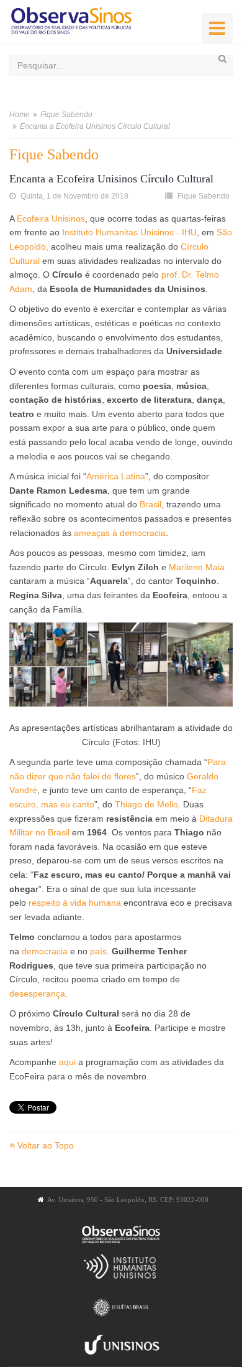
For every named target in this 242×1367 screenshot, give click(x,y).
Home (19, 114)
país (98, 951)
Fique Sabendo (66, 114)
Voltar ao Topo (44, 1145)
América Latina (115, 476)
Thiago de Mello (146, 804)
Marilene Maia (197, 567)
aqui (67, 1062)
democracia (45, 951)
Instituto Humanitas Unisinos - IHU (129, 232)
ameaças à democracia (120, 533)
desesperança (37, 993)
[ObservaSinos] (71, 21)
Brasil (150, 504)
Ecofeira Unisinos (51, 218)
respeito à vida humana (75, 903)
